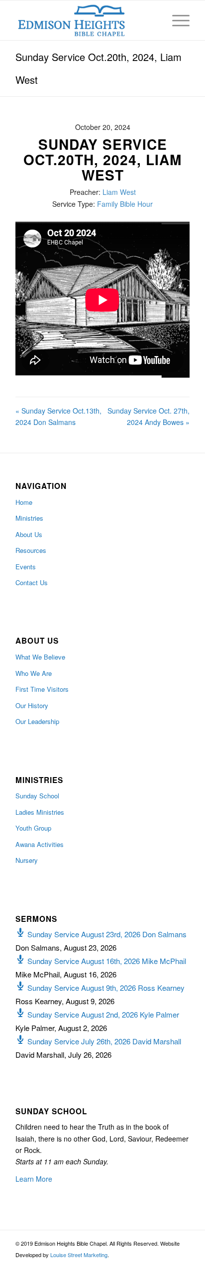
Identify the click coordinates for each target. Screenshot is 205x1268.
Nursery (26, 860)
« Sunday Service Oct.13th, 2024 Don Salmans (58, 416)
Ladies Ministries (39, 812)
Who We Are (33, 673)
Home (23, 502)
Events (25, 566)
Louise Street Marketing (78, 1255)
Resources (30, 550)
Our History (31, 705)
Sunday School (37, 795)
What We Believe (40, 657)
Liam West (119, 192)
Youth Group (33, 828)
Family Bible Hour (125, 204)
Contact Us (31, 582)
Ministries (29, 518)
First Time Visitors (42, 689)
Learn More (33, 1179)
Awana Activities (39, 844)
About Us (28, 534)
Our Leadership (37, 721)
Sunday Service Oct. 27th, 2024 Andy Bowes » (148, 416)
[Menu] (176, 20)
